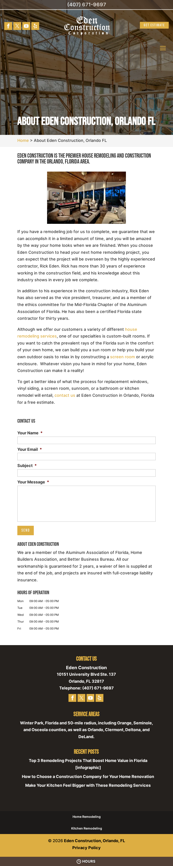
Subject (27, 465)
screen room (122, 356)
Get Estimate (154, 25)
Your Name (30, 433)
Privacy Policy (86, 847)
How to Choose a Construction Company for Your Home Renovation (88, 776)
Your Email (29, 449)
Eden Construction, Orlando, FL (94, 840)
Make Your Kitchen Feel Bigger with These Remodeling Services (88, 785)
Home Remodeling (87, 816)
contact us (65, 395)
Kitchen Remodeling (86, 828)
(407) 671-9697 (86, 4)
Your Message (33, 482)
